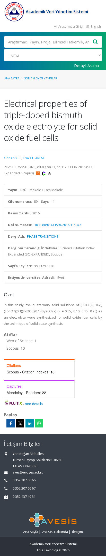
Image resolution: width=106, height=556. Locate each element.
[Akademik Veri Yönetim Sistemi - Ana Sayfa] (15, 11)
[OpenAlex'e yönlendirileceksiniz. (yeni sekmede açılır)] (49, 173)
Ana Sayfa (11, 78)
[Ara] (95, 42)
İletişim (77, 532)
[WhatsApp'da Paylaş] (39, 423)
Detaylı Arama (86, 65)
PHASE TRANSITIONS (43, 236)
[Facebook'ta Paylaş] (10, 423)
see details (34, 403)
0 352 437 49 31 (24, 496)
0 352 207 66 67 (24, 488)
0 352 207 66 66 (24, 480)
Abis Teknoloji (47, 550)
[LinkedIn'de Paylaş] (29, 423)
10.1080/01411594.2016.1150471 (58, 224)
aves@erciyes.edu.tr (28, 472)
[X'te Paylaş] (20, 423)
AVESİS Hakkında (55, 532)
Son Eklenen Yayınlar (40, 78)
